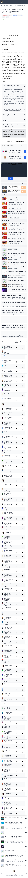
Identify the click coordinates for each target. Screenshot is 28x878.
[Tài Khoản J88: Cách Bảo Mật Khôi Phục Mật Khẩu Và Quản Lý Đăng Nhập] (4, 212)
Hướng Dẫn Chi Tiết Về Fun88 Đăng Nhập (8, 775)
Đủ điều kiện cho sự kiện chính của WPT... (8, 528)
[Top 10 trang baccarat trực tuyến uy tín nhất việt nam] (4, 258)
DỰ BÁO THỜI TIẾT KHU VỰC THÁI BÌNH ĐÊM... (8, 732)
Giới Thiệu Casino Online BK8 (8, 689)
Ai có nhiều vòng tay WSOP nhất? (8, 380)
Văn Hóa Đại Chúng (19, 286)
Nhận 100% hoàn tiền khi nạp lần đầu (14, 186)
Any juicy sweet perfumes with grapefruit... (7, 770)
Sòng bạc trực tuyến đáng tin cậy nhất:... (8, 347)
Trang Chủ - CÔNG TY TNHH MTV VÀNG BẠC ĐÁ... (8, 513)
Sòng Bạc (13, 286)
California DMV (8, 484)
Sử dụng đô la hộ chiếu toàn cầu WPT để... (8, 737)
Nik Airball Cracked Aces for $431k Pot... (8, 637)
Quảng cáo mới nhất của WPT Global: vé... (7, 599)
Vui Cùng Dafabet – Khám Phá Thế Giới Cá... (8, 742)
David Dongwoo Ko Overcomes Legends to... (8, 656)
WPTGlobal (10, 291)
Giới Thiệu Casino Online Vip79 (8, 694)
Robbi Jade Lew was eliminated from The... (7, 784)
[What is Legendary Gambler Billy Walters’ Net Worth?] (4, 267)
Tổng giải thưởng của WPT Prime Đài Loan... (8, 651)
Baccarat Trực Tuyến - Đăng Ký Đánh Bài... (7, 803)
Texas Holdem (11, 273)
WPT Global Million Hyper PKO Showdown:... (8, 675)
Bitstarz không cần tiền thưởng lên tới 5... (8, 808)
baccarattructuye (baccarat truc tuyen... (8, 704)
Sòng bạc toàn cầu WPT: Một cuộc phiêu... (8, 680)
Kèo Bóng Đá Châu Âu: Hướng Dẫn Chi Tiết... (8, 414)
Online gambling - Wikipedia (8, 461)
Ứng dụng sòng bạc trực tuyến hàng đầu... (7, 718)
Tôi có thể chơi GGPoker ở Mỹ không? (7, 423)
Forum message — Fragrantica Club (8, 756)
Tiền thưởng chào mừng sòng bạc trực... (8, 542)
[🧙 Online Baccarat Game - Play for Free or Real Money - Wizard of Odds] (4, 263)
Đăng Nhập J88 (17, 204)
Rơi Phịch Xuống (17, 273)
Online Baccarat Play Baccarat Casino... (7, 670)
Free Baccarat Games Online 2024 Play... (7, 537)
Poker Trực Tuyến (16, 291)
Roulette (9, 286)
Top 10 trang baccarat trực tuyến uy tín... (7, 727)
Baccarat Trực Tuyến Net (12, 249)
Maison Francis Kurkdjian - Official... (7, 361)
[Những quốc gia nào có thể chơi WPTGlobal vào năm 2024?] (4, 290)
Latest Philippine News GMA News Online (8, 609)
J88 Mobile (13, 208)
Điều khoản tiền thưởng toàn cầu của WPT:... (7, 433)
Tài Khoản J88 (10, 213)
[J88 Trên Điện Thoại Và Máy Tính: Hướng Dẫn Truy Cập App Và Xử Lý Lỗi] (4, 216)
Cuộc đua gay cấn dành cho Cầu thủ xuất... (8, 699)
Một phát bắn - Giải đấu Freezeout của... (8, 437)
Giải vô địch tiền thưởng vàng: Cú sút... (8, 385)
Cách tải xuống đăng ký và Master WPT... (8, 371)
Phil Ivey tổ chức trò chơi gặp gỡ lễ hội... (8, 442)
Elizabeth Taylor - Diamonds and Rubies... (8, 395)
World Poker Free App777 (13, 191)
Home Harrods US (8, 533)
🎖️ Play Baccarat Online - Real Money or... (7, 357)
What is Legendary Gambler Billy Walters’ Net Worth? (20, 141)
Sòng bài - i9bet (8, 465)
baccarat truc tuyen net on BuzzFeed (7, 571)
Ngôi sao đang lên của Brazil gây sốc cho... (8, 456)
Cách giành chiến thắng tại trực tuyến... (8, 418)
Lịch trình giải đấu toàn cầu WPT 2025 (8, 476)
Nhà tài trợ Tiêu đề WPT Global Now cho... (8, 647)
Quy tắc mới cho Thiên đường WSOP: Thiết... (7, 566)
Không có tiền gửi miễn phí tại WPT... (8, 628)
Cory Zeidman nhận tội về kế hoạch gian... (7, 352)
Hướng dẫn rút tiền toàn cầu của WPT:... (8, 580)
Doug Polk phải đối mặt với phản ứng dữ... (8, 813)
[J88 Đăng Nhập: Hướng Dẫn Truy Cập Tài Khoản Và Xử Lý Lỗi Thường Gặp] (4, 203)
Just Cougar (7, 480)
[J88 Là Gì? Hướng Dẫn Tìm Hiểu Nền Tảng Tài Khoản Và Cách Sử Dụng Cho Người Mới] (4, 198)
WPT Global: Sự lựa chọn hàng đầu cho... (8, 713)
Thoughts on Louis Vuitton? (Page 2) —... (8, 556)
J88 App (17, 199)
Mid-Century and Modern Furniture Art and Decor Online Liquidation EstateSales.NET (20, 5)
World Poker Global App (14, 190)
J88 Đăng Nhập (12, 199)
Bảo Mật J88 (22, 213)
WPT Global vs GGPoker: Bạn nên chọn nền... (8, 561)
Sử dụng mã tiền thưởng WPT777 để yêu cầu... (8, 623)
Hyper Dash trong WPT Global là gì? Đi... (8, 471)
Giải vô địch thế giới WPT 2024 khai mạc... (8, 452)
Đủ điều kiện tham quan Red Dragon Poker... (8, 604)
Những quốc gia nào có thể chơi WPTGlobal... (7, 799)
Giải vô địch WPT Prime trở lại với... (8, 746)
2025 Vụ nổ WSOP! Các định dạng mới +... (8, 504)
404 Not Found (8, 665)
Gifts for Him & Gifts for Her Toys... (8, 366)
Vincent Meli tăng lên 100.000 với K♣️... (8, 723)
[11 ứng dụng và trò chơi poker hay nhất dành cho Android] (4, 276)
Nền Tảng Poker (22, 291)
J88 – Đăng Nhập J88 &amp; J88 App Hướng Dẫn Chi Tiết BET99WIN (8, 5)
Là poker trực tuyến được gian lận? (7, 661)
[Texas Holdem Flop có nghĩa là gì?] (4, 272)
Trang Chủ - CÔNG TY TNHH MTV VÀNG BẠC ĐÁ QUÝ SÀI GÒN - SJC (8, 141)
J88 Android (18, 208)
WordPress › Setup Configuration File (8, 376)
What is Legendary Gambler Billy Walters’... (8, 499)
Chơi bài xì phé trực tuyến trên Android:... (7, 780)
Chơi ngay (23, 187)
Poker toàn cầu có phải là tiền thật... (8, 409)
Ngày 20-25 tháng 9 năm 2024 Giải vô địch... (8, 547)
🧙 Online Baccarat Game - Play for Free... (8, 552)
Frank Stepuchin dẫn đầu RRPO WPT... (7, 618)
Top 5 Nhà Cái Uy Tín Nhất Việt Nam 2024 (8, 789)
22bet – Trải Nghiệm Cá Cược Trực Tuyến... (7, 632)
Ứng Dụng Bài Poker (12, 277)
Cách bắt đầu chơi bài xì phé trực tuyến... (8, 708)
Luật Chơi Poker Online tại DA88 (7, 613)
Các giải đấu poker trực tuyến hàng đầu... (8, 685)
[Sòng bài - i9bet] (4, 254)
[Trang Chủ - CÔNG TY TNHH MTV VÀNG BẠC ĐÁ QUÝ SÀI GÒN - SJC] (4, 281)
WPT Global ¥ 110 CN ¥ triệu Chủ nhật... (8, 447)
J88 (8, 199)
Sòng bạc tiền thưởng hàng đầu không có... (8, 523)
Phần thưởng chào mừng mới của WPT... (8, 509)
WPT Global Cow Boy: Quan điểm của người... (7, 494)
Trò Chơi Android (19, 277)
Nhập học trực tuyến (8, 751)
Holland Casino (8, 404)
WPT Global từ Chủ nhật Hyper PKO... (8, 428)
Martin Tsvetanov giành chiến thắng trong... (8, 590)
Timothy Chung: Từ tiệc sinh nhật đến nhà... (8, 642)
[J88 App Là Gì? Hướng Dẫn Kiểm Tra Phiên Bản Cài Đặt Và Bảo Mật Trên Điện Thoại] (4, 207)
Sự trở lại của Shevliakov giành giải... (8, 575)
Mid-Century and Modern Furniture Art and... (8, 399)
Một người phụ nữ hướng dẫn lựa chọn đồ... (8, 765)
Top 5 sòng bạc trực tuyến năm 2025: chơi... (7, 594)
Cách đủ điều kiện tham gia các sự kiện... (8, 518)
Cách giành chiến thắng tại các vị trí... (8, 390)
